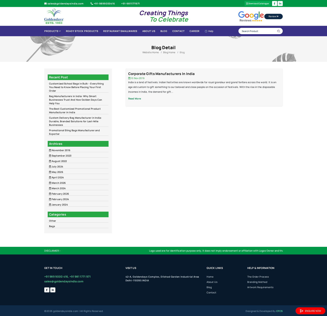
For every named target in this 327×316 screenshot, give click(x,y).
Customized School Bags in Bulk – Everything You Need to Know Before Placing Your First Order (76, 87)
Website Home (150, 52)
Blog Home (169, 52)
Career (194, 31)
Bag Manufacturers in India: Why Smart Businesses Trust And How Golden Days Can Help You (75, 100)
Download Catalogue (258, 3)
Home (210, 276)
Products (51, 31)
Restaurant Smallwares (120, 31)
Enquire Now (313, 310)
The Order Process (258, 276)
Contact (178, 31)
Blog (163, 31)
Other (52, 220)
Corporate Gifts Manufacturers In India (161, 73)
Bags (52, 226)
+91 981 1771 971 (80, 276)
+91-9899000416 (104, 3)
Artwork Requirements (260, 287)
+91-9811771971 (130, 3)
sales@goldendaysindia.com (66, 3)
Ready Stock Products (82, 31)
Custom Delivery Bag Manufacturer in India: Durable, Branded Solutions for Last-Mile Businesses (75, 121)
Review (273, 16)
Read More (134, 98)
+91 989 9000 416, (56, 276)
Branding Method (257, 282)
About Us (148, 31)
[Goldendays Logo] (54, 16)
